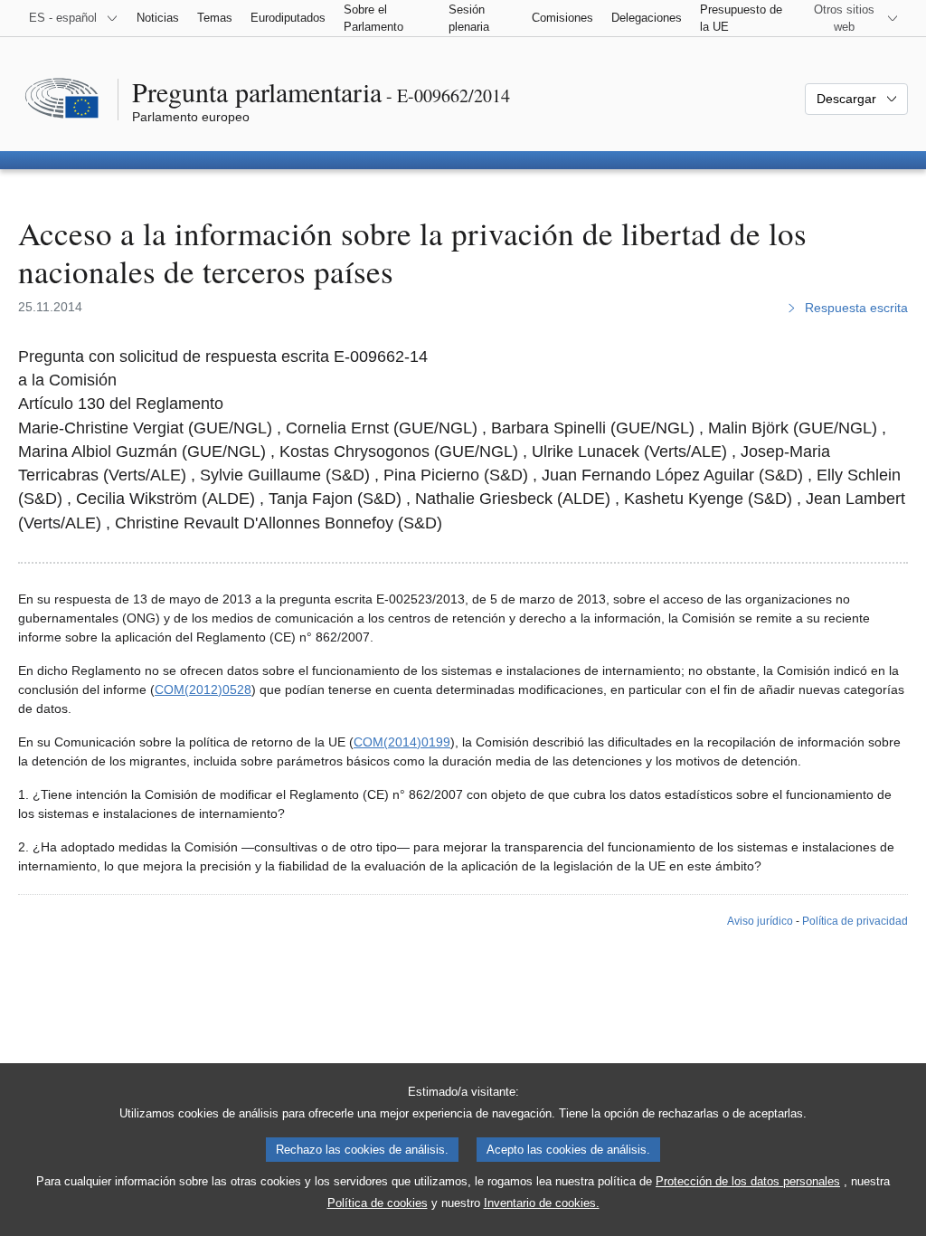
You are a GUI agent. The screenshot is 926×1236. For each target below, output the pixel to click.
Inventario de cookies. (542, 1203)
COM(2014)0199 (402, 742)
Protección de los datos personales (748, 1181)
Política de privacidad (855, 921)
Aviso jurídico (760, 921)
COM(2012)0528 (203, 689)
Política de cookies (377, 1203)
